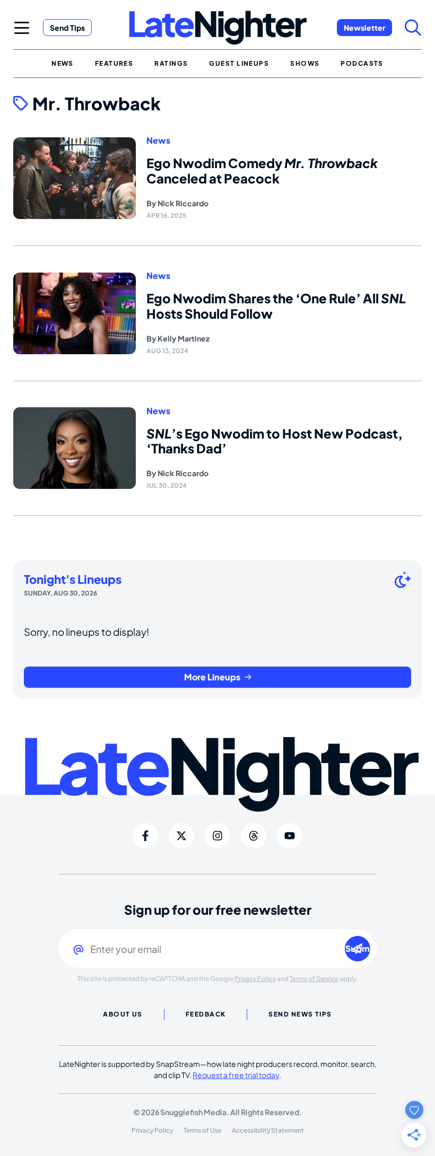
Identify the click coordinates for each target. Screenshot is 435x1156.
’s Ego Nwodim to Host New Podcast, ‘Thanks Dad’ (274, 441)
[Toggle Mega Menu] (21, 27)
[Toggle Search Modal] (413, 27)
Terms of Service (314, 979)
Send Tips (67, 27)
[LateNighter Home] (218, 28)
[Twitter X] (181, 835)
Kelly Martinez (184, 338)
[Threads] (253, 835)
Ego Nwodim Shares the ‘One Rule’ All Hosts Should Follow (276, 305)
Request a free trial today (236, 1075)
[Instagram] (217, 835)
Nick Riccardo (183, 203)
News (158, 140)
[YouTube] (289, 835)
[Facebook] (145, 835)
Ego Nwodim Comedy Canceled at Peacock (262, 170)
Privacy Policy (255, 979)
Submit (357, 948)
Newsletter (364, 27)
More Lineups (212, 676)
